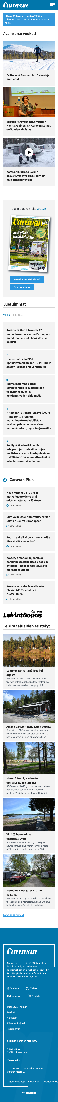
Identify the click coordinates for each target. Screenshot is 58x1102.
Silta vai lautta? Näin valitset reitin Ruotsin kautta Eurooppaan (28, 519)
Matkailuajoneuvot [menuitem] (17, 1006)
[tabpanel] (29, 395)
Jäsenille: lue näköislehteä (27, 279)
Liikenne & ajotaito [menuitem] (17, 1023)
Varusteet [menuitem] (12, 1017)
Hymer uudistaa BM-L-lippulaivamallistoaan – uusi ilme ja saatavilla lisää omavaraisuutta (28, 363)
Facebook (14, 988)
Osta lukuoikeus (22, 287)
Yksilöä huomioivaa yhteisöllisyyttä (18, 836)
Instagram (16, 995)
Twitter (33, 988)
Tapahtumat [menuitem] (13, 1028)
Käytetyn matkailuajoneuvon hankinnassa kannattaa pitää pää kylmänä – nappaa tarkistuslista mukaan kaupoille (27, 564)
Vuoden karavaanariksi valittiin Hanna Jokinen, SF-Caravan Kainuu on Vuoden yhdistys (28, 125)
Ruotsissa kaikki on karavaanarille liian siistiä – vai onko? (28, 539)
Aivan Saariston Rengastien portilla (28, 726)
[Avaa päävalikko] (52, 5)
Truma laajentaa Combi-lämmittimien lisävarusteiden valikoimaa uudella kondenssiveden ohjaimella (25, 389)
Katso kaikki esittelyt (13, 915)
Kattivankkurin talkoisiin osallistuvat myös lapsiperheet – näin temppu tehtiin (27, 175)
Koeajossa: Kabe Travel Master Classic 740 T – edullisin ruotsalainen (25, 590)
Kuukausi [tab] (18, 314)
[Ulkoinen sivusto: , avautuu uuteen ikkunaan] (29, 243)
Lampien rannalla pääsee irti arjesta (24, 673)
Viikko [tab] (6, 314)
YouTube (36, 995)
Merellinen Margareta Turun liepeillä (24, 893)
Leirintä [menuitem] (11, 1012)
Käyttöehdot (34, 1082)
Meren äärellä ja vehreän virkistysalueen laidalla (22, 780)
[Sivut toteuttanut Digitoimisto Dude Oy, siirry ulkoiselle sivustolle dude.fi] (29, 1094)
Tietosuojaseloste (16, 1082)
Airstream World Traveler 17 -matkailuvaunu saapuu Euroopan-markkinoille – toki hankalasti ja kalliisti (28, 336)
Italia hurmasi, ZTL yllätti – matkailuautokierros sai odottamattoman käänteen (23, 496)
